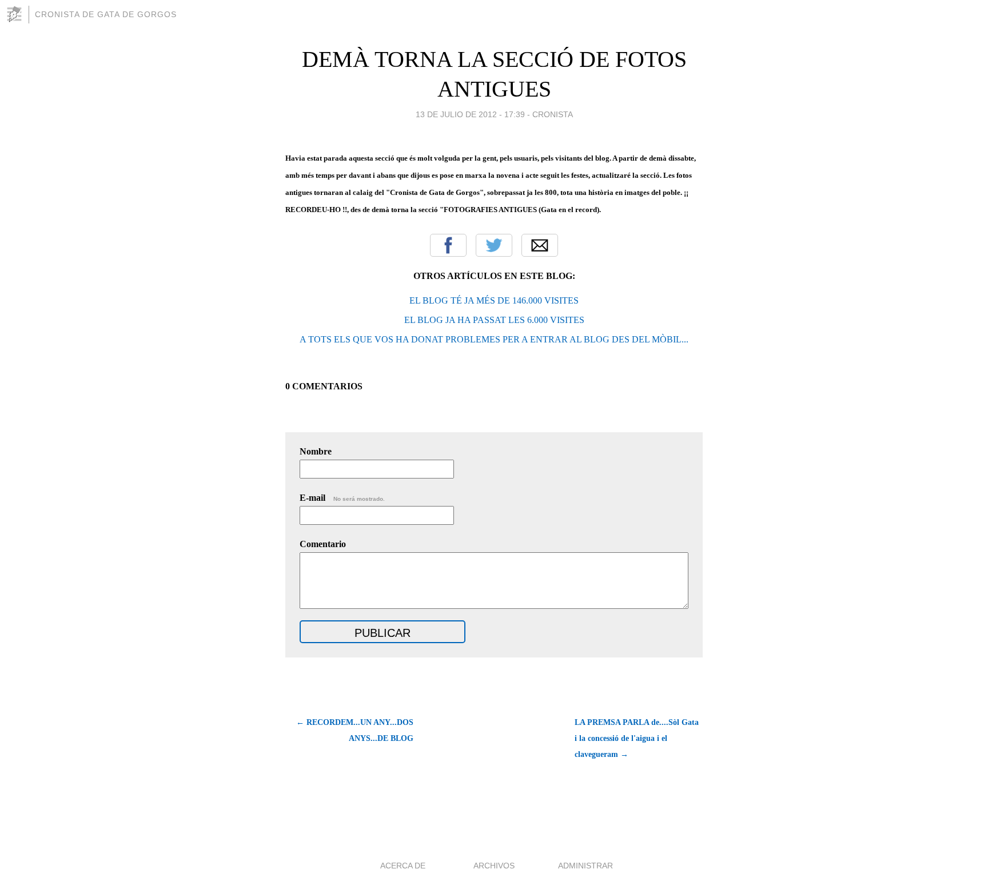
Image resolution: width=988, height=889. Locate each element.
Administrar (585, 865)
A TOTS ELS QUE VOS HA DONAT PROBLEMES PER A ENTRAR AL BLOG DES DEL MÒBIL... (494, 339)
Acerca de (402, 865)
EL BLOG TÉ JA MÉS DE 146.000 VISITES (494, 300)
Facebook (448, 245)
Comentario (323, 544)
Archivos (494, 865)
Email (539, 245)
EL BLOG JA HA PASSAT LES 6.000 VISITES (494, 320)
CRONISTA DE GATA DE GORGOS (106, 14)
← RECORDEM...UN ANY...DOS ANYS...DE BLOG (354, 730)
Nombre (316, 451)
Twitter (494, 245)
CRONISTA (552, 114)
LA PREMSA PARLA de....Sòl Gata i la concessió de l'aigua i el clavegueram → (637, 738)
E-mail (342, 498)
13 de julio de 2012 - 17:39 (470, 114)
